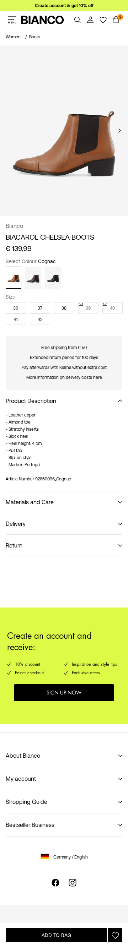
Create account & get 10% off (64, 5)
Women (13, 36)
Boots (34, 36)
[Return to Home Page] (42, 19)
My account (21, 778)
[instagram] (72, 882)
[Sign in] (90, 19)
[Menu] (12, 19)
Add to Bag (56, 935)
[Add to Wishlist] (115, 935)
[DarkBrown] (33, 278)
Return (14, 545)
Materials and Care (30, 502)
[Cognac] (14, 278)
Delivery (16, 524)
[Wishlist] (103, 19)
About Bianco (23, 755)
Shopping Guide (26, 802)
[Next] (119, 130)
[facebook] (55, 882)
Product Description (31, 401)
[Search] (77, 19)
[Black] (53, 278)
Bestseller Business (30, 825)
